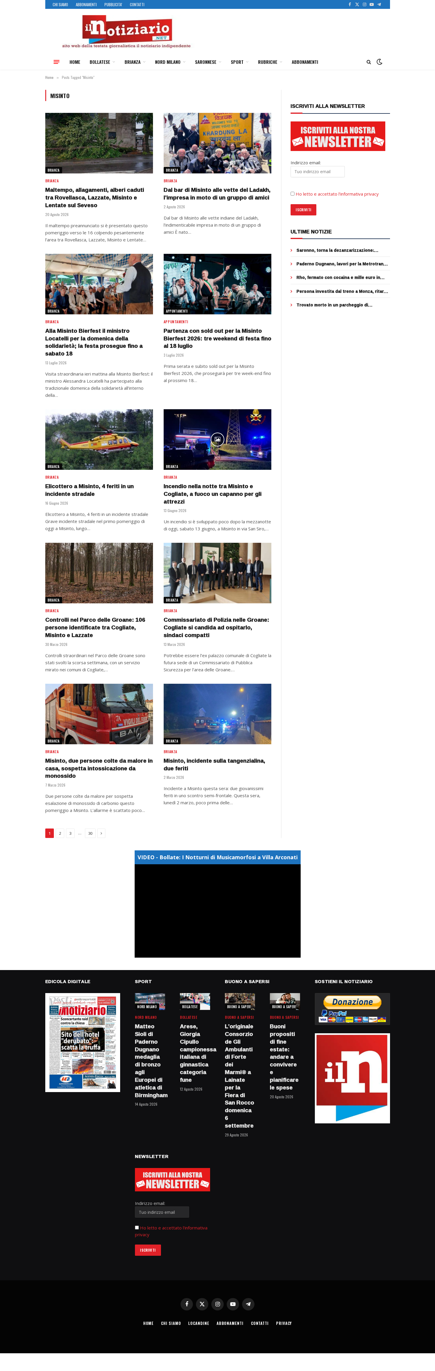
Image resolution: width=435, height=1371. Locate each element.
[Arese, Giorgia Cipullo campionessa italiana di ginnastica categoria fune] (195, 1001)
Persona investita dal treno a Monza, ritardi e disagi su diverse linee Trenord (342, 291)
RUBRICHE (267, 62)
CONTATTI (137, 4)
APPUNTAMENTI (177, 311)
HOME (75, 62)
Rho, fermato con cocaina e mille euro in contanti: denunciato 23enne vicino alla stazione (338, 277)
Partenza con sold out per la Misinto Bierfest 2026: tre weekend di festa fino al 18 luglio (217, 338)
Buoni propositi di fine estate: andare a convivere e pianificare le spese (284, 1057)
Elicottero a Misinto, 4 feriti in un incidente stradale (89, 490)
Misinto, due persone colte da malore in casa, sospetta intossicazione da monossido (99, 768)
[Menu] (56, 62)
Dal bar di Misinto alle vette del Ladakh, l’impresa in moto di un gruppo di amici (217, 194)
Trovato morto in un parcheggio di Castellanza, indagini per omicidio (332, 305)
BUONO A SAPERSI (240, 1006)
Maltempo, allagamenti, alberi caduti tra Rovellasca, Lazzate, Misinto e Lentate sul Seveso (94, 197)
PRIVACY (284, 1323)
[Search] (368, 62)
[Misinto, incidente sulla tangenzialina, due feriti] (217, 714)
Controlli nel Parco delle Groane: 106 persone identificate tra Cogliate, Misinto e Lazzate (95, 627)
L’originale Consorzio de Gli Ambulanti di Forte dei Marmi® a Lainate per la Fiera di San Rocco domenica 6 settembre (239, 1076)
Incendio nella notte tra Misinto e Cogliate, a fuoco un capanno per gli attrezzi (213, 494)
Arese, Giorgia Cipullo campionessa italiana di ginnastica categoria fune (195, 1053)
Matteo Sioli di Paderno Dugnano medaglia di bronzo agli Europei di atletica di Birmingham (150, 1061)
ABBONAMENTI (86, 4)
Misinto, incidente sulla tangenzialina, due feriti (214, 764)
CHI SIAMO (60, 4)
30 (90, 833)
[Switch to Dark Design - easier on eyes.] (379, 62)
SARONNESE (205, 62)
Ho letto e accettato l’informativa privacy (337, 194)
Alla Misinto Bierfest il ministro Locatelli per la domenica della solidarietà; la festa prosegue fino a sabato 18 (94, 342)
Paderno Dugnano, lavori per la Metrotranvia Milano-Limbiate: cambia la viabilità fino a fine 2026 (343, 264)
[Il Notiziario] (126, 31)
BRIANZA (133, 62)
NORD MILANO (168, 62)
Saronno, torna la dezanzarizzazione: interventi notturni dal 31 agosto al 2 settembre (335, 250)
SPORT (237, 62)
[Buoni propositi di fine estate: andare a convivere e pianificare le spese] (285, 1001)
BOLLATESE (100, 62)
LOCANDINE (198, 1323)
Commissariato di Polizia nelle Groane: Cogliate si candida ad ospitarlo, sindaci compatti (216, 627)
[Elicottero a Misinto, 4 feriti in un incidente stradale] (99, 439)
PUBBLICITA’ (113, 4)
